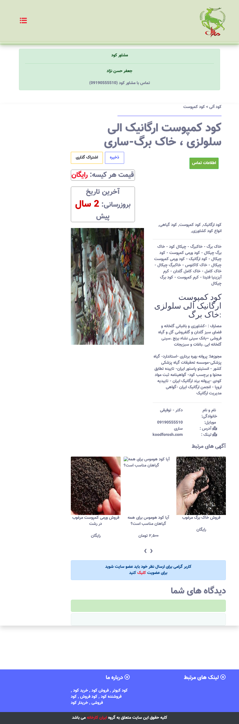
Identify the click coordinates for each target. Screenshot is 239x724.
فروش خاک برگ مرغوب (165, 518)
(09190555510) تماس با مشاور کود (119, 83)
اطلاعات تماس (204, 163)
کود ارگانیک (212, 225)
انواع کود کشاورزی (207, 231)
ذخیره (114, 157)
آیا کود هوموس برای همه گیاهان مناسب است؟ (112, 521)
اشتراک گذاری (87, 157)
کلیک (141, 573)
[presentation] (145, 551)
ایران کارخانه (97, 718)
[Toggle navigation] (17, 21)
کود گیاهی (168, 225)
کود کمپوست (190, 225)
